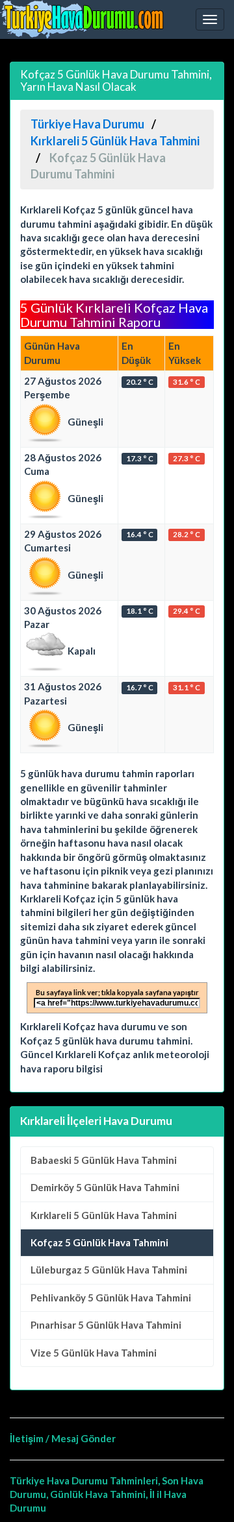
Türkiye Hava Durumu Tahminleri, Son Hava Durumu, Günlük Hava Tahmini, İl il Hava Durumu (106, 1494)
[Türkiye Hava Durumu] (84, 19)
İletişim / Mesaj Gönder (63, 1438)
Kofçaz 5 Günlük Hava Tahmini (99, 1242)
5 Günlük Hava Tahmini (104, 1160)
